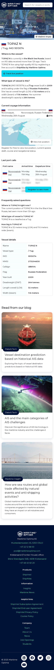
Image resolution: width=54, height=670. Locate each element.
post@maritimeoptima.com (27, 551)
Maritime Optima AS (27, 539)
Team (27, 628)
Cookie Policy (27, 616)
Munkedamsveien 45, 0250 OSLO (27, 543)
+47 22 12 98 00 (27, 547)
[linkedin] (24, 658)
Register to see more (38, 189)
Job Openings (27, 640)
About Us (27, 632)
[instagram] (48, 658)
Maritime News (27, 592)
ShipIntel (27, 574)
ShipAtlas (27, 578)
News (27, 636)
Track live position (14, 73)
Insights (27, 588)
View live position (41, 142)
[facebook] (32, 658)
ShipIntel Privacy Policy (27, 612)
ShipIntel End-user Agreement (27, 608)
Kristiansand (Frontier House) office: (27, 555)
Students (27, 644)
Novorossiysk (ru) (14, 173)
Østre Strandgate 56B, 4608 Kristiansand (27, 559)
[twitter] (40, 658)
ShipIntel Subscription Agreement (27, 604)
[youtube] (24, 664)
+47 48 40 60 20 (27, 563)
